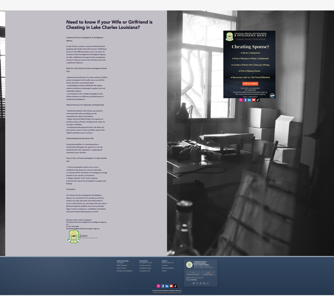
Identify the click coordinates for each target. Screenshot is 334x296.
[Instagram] (240, 100)
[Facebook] (245, 100)
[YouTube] (253, 100)
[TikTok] (258, 100)
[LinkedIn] (249, 100)
